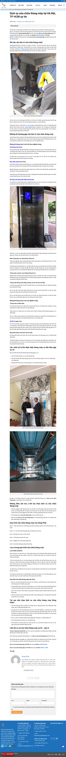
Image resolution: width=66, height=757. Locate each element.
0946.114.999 (13, 37)
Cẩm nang (52, 5)
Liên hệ (60, 5)
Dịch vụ (38, 5)
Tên (12, 700)
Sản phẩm (29, 5)
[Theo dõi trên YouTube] (64, 1)
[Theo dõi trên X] (54, 739)
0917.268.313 (20, 737)
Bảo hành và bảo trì (39, 745)
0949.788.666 (39, 35)
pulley (30, 127)
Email (28, 700)
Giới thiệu (21, 5)
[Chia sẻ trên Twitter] (30, 678)
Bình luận (13, 689)
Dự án (45, 5)
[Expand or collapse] (54, 26)
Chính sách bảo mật (40, 740)
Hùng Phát (31, 21)
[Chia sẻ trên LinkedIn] (38, 678)
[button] (64, 5)
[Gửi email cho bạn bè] (33, 678)
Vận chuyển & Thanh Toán (41, 743)
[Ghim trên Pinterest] (35, 678)
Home (2, 9)
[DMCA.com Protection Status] (12, 746)
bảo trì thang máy (22, 49)
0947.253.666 (20, 739)
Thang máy (13, 45)
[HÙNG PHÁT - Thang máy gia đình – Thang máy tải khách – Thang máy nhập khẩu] (4, 5)
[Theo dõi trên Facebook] (61, 1)
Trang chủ (13, 5)
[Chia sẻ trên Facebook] (28, 678)
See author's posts (28, 670)
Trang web (44, 700)
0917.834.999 (23, 735)
